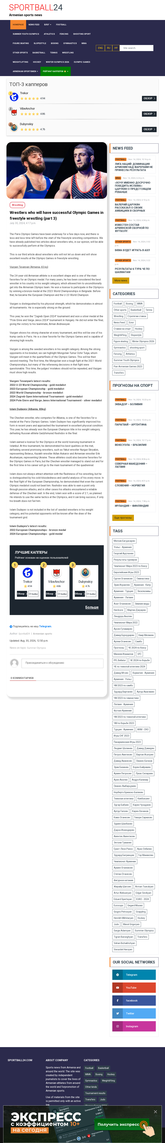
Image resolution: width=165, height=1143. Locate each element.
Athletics (130, 354)
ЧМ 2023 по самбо (123, 685)
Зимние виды (142, 603)
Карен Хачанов (140, 811)
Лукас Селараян (144, 773)
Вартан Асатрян (144, 754)
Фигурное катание (123, 880)
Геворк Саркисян (143, 817)
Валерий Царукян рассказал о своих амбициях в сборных (130, 207)
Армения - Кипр (142, 585)
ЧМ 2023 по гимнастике (126, 698)
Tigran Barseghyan (123, 937)
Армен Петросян (122, 773)
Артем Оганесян (122, 641)
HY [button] (116, 47)
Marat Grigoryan (131, 924)
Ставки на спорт (122, 328)
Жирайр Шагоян (122, 886)
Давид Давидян (145, 748)
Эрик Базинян (121, 767)
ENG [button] (100, 47)
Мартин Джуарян (136, 610)
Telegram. (45, 626)
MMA (118, 178)
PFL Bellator (120, 660)
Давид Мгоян (121, 673)
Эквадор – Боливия (128, 404)
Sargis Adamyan (122, 930)
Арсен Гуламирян (123, 629)
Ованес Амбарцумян (125, 786)
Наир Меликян (146, 635)
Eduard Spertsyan (123, 899)
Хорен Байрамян (142, 767)
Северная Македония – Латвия (131, 465)
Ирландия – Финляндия (132, 505)
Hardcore (118, 610)
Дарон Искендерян (124, 830)
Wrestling (118, 316)
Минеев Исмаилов (123, 654)
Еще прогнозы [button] (123, 517)
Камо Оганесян (122, 817)
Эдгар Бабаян (121, 805)
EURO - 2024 (142, 899)
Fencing (118, 354)
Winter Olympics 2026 (143, 341)
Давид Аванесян (123, 761)
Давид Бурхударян (124, 635)
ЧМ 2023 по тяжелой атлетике (130, 717)
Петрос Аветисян (123, 754)
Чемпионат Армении (125, 861)
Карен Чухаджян (142, 805)
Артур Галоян (121, 811)
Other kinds (91, 1087)
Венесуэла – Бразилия (130, 444)
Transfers (119, 372)
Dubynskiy (26, 124)
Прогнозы (119, 647)
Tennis (149, 310)
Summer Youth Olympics (126, 360)
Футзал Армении (123, 710)
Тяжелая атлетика (123, 798)
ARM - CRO (143, 729)
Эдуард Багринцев (124, 855)
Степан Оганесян (123, 874)
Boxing (129, 303)
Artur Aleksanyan (122, 893)
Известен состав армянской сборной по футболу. (132, 228)
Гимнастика (143, 578)
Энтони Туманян (122, 842)
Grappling (141, 911)
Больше (92, 607)
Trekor (24, 93)
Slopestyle (136, 335)
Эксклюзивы (144, 591)
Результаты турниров (125, 559)
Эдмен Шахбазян (123, 823)
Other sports (123, 242)
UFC (139, 654)
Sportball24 (24, 633)
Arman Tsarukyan (144, 886)
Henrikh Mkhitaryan (123, 918)
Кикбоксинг (144, 798)
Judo (116, 924)
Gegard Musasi (135, 905)
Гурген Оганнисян (123, 578)
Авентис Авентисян (124, 836)
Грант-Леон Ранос (123, 849)
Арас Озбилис (144, 849)
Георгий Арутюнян (123, 553)
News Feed (119, 322)
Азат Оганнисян (122, 603)
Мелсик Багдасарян (124, 541)
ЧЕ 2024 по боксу (137, 647)
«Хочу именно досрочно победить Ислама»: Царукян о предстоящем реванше (133, 187)
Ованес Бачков (144, 761)
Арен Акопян (121, 779)
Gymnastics (120, 347)
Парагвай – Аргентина (131, 424)
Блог (131, 322)
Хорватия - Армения (143, 673)
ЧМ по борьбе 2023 (124, 723)
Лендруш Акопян (123, 616)
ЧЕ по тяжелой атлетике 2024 (129, 666)
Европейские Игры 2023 (126, 572)
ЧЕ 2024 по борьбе (140, 660)
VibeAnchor (27, 108)
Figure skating (121, 341)
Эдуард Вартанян (123, 691)
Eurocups (118, 905)
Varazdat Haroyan (123, 949)
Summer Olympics (36, 648)
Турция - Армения (123, 729)
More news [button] (120, 280)
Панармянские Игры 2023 (127, 742)
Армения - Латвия (123, 597)
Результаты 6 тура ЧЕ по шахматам (132, 270)
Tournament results (95, 1093)
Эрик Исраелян (122, 585)
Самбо (138, 641)
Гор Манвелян (145, 855)
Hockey (138, 328)
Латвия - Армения (123, 704)
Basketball (136, 310)
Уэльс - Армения (123, 547)
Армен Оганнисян (123, 867)
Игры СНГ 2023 (121, 735)
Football (121, 159)
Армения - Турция (123, 591)
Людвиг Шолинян (123, 748)
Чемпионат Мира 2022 (126, 622)
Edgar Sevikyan (143, 893)
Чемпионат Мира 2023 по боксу (130, 566)
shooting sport (137, 347)
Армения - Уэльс (123, 679)
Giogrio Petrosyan (123, 911)
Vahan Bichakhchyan (124, 943)
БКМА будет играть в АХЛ (132, 250)
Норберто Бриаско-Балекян (128, 792)
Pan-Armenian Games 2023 (128, 366)
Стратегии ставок (136, 316)
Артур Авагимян (145, 691)
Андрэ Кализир (140, 779)
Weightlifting (120, 335)
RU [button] (108, 47)
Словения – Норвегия (130, 485)
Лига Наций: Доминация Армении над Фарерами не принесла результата (134, 167)
